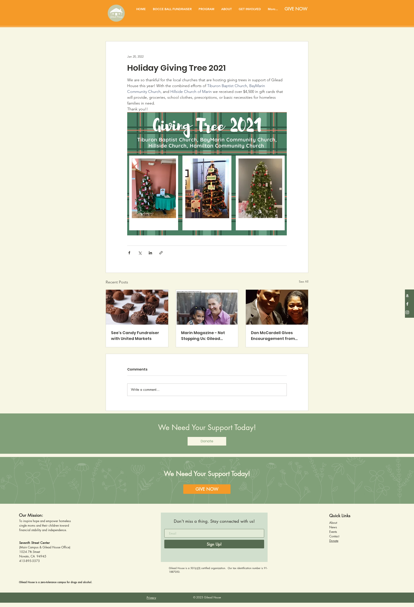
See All (303, 281)
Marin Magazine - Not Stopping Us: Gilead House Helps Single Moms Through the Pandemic (206, 335)
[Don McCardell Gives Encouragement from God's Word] (277, 307)
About (333, 523)
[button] (206, 9)
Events (333, 532)
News (333, 527)
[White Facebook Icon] (407, 304)
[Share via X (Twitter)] (140, 253)
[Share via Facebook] (129, 253)
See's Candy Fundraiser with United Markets (135, 335)
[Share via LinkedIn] (150, 253)
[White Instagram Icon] (407, 312)
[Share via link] (161, 253)
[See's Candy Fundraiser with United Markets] (137, 307)
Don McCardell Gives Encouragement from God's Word (273, 335)
